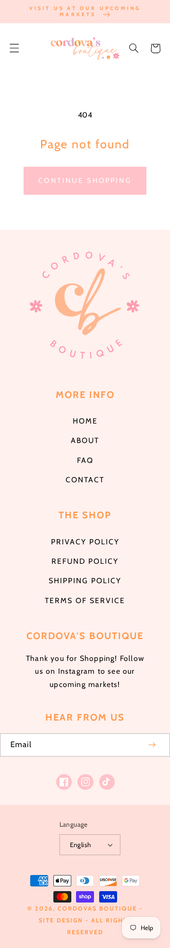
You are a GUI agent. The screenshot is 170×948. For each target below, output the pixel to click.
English (80, 845)
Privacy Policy (85, 541)
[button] (14, 48)
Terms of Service (85, 600)
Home (85, 420)
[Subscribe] (152, 745)
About (85, 440)
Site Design (61, 920)
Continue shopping (85, 180)
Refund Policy (85, 561)
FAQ (85, 460)
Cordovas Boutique (98, 908)
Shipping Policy (85, 580)
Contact (85, 479)
